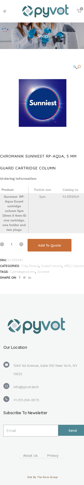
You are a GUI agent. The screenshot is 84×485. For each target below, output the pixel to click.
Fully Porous (30, 266)
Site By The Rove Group (42, 477)
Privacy (52, 456)
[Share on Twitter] (24, 277)
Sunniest (43, 272)
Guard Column (51, 266)
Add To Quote (49, 245)
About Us (30, 456)
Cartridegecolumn (22, 272)
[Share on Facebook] (20, 277)
